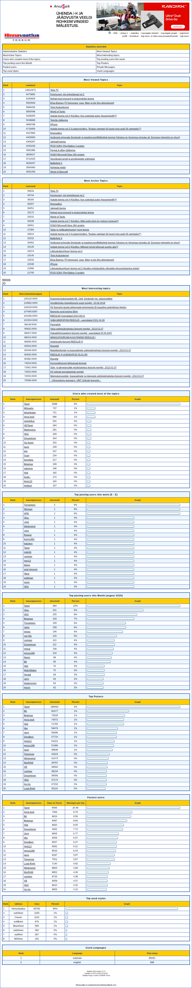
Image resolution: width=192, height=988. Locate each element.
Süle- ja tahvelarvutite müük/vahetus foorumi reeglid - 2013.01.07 (83, 367)
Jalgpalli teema (58, 141)
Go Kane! (29, 442)
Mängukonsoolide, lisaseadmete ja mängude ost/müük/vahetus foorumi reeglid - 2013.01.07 (97, 376)
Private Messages (106, 67)
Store (26, 573)
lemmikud (134, 36)
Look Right (29, 788)
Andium (28, 485)
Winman (28, 509)
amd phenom (31, 569)
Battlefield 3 (56, 163)
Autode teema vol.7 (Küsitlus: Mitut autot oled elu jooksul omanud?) (84, 221)
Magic (27, 565)
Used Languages (105, 71)
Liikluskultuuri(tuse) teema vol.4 (66, 251)
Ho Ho (27, 784)
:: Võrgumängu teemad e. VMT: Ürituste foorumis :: (75, 380)
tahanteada (30, 412)
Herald (27, 674)
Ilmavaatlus (56, 133)
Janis (26, 627)
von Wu (28, 636)
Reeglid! (54, 346)
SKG (26, 434)
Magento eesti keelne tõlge (64, 311)
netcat (27, 649)
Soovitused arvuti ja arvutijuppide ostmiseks (72, 159)
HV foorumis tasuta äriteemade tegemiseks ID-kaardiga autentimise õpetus (88, 307)
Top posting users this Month (17, 63)
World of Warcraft (59, 171)
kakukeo (28, 543)
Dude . (27, 477)
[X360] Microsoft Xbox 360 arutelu (67, 154)
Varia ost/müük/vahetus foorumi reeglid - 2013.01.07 (76, 329)
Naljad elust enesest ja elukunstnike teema (72, 98)
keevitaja (28, 460)
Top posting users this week (111, 59)
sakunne (28, 468)
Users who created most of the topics (21, 59)
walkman (28, 578)
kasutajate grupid (169, 33)
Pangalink (55, 324)
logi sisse (184, 36)
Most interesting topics (108, 55)
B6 (25, 661)
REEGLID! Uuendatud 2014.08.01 (67, 316)
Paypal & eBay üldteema (62, 150)
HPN (26, 513)
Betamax (28, 464)
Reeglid (54, 359)
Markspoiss (30, 429)
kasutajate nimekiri (150, 33)
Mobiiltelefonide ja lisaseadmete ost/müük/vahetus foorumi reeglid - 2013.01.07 (90, 350)
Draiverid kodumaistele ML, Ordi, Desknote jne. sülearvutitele (81, 298)
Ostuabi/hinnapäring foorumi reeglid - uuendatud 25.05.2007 (81, 333)
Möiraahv (29, 408)
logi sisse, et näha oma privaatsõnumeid (159, 36)
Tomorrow (29, 754)
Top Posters (103, 63)
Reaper (28, 535)
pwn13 (27, 561)
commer (28, 556)
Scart (26, 455)
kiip (26, 451)
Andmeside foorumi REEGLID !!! (66, 341)
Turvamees (29, 505)
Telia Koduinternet (59, 107)
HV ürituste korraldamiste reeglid (67, 372)
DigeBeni (29, 737)
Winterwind (29, 526)
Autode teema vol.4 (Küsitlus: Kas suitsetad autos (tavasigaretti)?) (83, 116)
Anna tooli (29, 417)
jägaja (27, 631)
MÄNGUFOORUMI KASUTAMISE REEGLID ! (73, 337)
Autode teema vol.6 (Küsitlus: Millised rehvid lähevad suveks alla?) (84, 247)
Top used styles (11, 71)
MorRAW (28, 762)
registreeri (184, 33)
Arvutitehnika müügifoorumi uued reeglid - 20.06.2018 (77, 303)
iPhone (54, 124)
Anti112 (28, 741)
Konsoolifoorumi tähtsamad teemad (68, 363)
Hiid (26, 472)
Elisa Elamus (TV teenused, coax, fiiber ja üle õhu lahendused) (82, 103)
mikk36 (27, 552)
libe (26, 728)
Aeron (27, 687)
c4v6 (26, 522)
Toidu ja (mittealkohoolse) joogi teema (69, 229)
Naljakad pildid (58, 167)
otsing (123, 33)
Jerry (26, 679)
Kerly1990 (29, 539)
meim (27, 582)
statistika (135, 33)
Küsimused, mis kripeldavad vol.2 (67, 94)
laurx (26, 447)
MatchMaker (30, 670)
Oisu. (26, 518)
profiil (124, 36)
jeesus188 (29, 653)
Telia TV (54, 90)
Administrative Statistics (15, 51)
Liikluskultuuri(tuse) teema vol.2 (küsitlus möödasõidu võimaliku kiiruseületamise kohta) (94, 268)
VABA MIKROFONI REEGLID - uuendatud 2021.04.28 (77, 320)
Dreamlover (30, 438)
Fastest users (9, 67)
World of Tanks (57, 111)
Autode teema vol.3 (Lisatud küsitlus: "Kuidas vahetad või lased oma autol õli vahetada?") (95, 128)
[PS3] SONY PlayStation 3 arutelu (67, 146)
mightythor (29, 421)
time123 (28, 481)
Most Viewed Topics (107, 51)
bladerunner (30, 683)
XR (25, 767)
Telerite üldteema (59, 120)
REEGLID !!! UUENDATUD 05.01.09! (68, 354)
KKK (116, 33)
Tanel (27, 404)
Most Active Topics (12, 55)
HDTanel (28, 425)
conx (26, 530)
